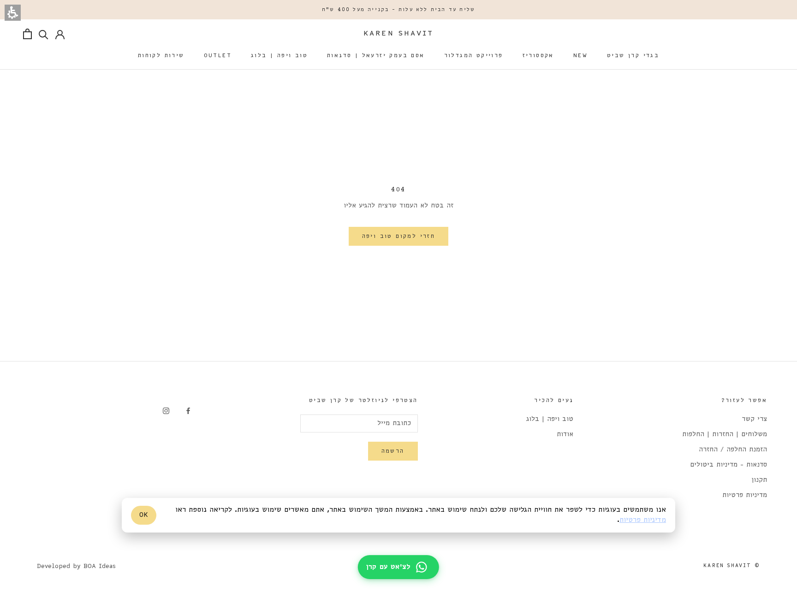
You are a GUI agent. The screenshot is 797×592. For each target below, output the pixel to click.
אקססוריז (538, 55)
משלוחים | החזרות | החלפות (724, 435)
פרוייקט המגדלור (473, 55)
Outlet (218, 55)
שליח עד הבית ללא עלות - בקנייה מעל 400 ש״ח (398, 9)
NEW (580, 55)
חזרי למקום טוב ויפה (398, 236)
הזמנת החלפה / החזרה (733, 450)
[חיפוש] (43, 34)
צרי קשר (754, 419)
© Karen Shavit (731, 565)
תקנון (759, 480)
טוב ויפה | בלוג (279, 55)
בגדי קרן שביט (633, 55)
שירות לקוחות (161, 55)
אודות (565, 435)
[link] (188, 410)
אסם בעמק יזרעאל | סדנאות (376, 55)
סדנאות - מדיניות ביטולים (728, 465)
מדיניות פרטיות (744, 495)
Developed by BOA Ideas (76, 566)
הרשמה (392, 451)
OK (143, 515)
